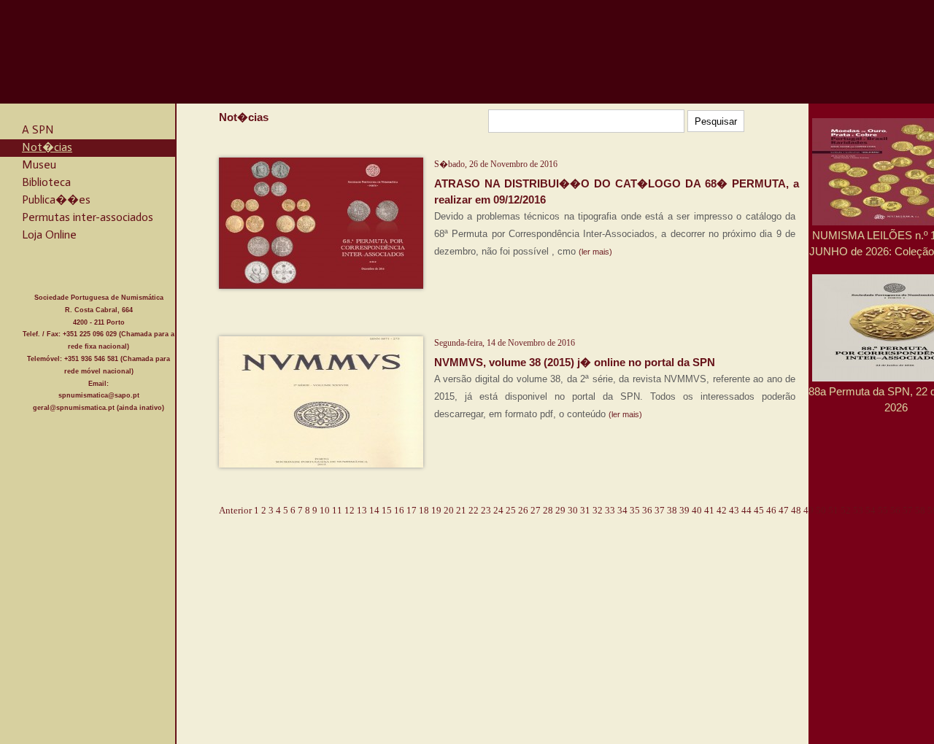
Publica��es (56, 199)
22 (473, 510)
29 (560, 510)
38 (672, 510)
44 (746, 510)
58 (920, 510)
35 (635, 510)
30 (573, 510)
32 (598, 510)
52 (846, 510)
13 (362, 510)
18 (424, 510)
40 (697, 510)
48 (796, 510)
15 (387, 510)
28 (548, 510)
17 (411, 510)
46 (771, 510)
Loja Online (49, 234)
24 (498, 510)
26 (523, 510)
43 (734, 510)
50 (821, 510)
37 (660, 510)
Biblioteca (46, 182)
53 (858, 510)
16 (399, 510)
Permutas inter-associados (87, 217)
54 (870, 510)
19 (436, 510)
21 (461, 510)
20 (449, 510)
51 (833, 510)
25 (511, 510)
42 (722, 510)
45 (759, 510)
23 (486, 510)
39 (684, 510)
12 (349, 510)
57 (908, 510)
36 (647, 510)
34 (622, 510)
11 (337, 510)
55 (883, 510)
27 (535, 510)
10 (325, 510)
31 (585, 510)
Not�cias (47, 147)
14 (374, 510)
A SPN (38, 129)
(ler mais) (595, 251)
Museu (39, 164)
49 (808, 510)
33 (610, 510)
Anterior (235, 510)
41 (709, 510)
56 (895, 510)
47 (784, 510)
